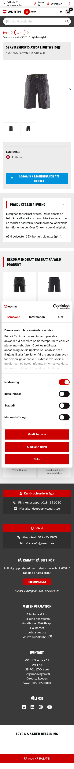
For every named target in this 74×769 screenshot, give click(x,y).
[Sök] (67, 21)
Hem (6, 32)
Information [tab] (37, 317)
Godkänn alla (37, 434)
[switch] (64, 394)
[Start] (12, 12)
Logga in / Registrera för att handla (39, 179)
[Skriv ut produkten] (58, 47)
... (18, 32)
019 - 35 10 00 (41, 683)
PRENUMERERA (37, 581)
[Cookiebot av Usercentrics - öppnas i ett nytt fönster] (53, 306)
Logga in (41, 4)
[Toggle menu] (69, 3)
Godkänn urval (37, 446)
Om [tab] (60, 317)
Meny (33, 11)
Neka (37, 459)
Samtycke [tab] (13, 317)
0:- (65, 11)
